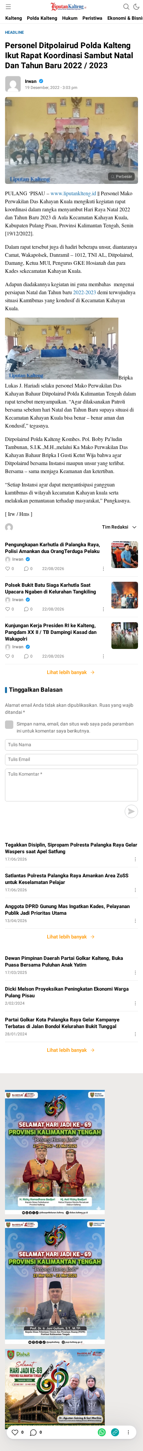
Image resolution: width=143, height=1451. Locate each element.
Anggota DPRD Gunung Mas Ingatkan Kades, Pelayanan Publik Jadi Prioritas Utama (67, 909)
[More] (103, 568)
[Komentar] (33, 1432)
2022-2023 (84, 292)
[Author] (13, 84)
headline (14, 32)
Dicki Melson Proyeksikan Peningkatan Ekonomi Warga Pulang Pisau (67, 992)
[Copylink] (115, 1432)
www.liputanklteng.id (73, 193)
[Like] (15, 1432)
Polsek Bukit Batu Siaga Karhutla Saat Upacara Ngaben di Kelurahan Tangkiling (50, 588)
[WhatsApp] (102, 1432)
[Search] (126, 6)
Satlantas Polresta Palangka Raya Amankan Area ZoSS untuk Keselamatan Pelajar (66, 879)
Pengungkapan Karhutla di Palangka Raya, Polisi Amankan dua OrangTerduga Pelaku (52, 548)
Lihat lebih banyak (67, 672)
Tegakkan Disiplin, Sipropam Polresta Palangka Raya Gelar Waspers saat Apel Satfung (71, 848)
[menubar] (8, 6)
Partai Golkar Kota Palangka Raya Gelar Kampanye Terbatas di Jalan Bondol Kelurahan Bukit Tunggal (62, 1023)
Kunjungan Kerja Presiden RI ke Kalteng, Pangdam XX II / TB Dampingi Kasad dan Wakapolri (50, 632)
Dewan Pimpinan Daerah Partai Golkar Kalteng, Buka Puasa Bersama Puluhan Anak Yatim (64, 961)
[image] (124, 554)
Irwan (31, 81)
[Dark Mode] (136, 6)
